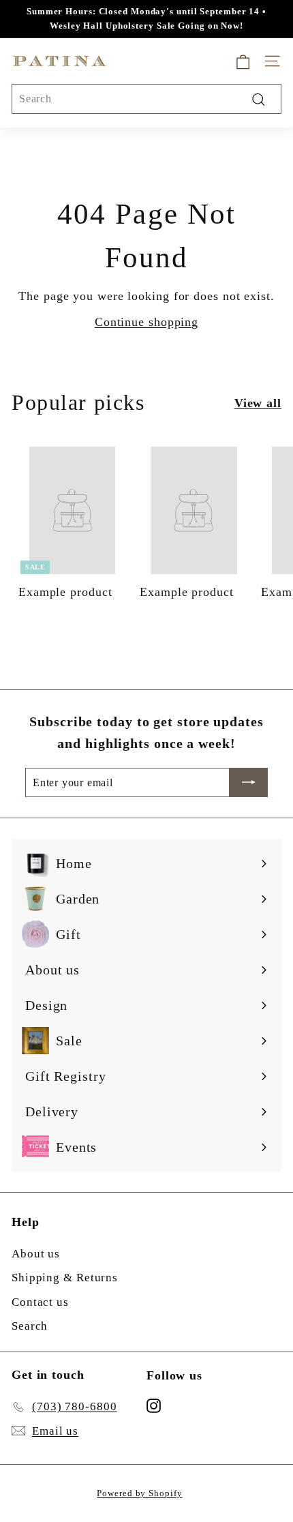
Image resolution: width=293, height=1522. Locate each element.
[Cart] (243, 61)
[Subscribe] (249, 783)
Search (30, 1325)
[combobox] (146, 99)
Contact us (40, 1302)
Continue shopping (146, 322)
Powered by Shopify (139, 1493)
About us (36, 1253)
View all (257, 403)
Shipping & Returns (65, 1277)
